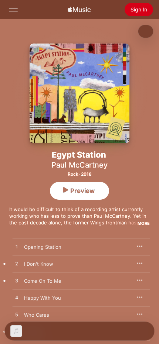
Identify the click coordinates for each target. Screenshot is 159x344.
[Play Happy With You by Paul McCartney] (16, 298)
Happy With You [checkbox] (42, 298)
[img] (79, 9)
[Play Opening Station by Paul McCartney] (16, 247)
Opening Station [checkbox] (42, 247)
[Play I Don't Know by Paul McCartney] (16, 264)
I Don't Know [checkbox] (38, 264)
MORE (144, 223)
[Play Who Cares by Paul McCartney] (16, 315)
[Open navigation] (13, 9)
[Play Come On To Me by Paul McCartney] (16, 281)
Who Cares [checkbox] (36, 315)
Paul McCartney (79, 165)
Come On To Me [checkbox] (42, 281)
